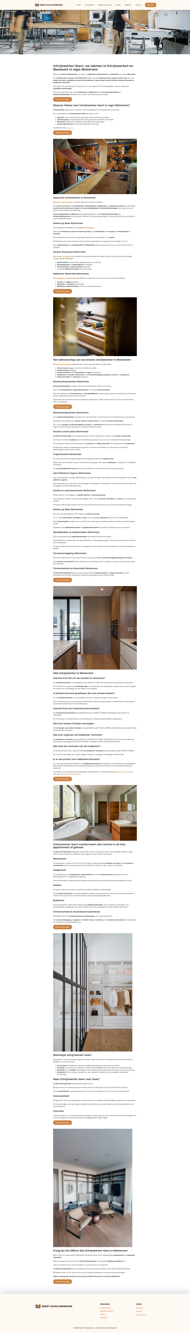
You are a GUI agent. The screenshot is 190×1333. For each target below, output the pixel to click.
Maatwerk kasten (106, 1311)
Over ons (138, 5)
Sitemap (139, 1311)
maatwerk (90, 228)
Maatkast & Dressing (105, 5)
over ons (70, 128)
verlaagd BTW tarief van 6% (70, 774)
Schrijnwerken (89, 5)
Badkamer (128, 5)
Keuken (118, 5)
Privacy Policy (141, 1315)
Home (79, 5)
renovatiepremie (124, 772)
